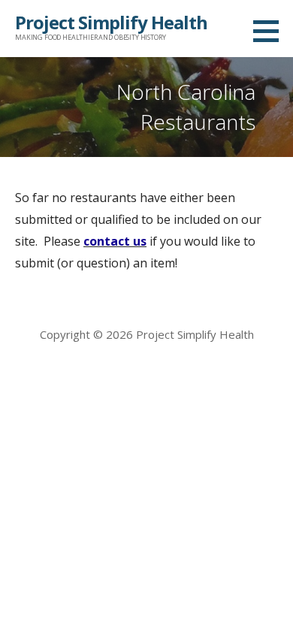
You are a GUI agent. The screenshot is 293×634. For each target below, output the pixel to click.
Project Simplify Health (111, 22)
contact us (114, 241)
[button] (271, 30)
